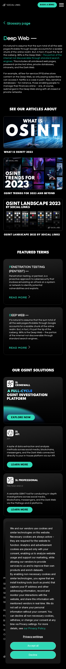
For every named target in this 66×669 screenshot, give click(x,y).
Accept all (33, 645)
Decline (33, 654)
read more (18, 297)
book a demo (47, 5)
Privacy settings (33, 636)
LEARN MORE (19, 465)
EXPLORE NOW (21, 417)
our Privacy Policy (34, 628)
